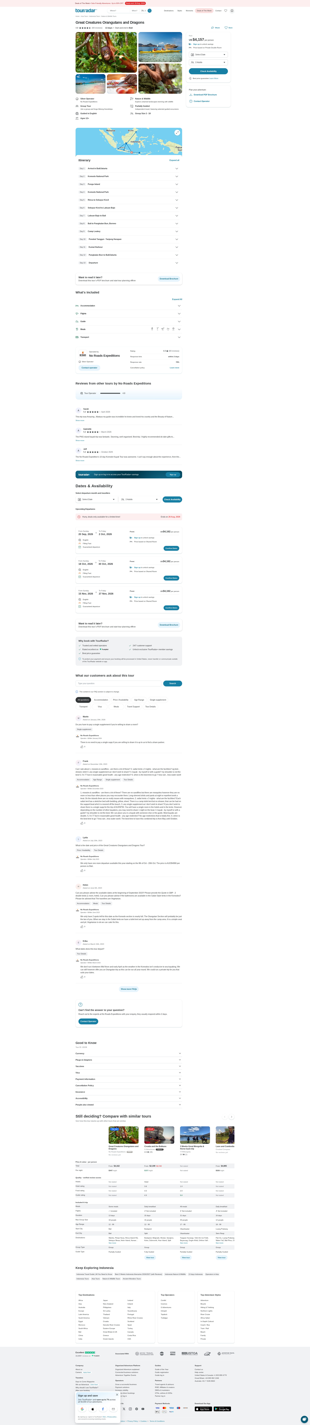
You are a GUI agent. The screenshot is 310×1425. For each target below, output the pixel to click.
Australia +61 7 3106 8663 (205, 1381)
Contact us (199, 1369)
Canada (131, 1332)
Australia (81, 1307)
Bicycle (203, 1304)
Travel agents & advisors (164, 1384)
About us (79, 1369)
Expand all (174, 160)
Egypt (80, 1321)
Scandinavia (132, 1311)
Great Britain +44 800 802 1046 (207, 1378)
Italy (129, 1307)
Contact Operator (202, 101)
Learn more (174, 368)
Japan (105, 1300)
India (80, 1339)
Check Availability (172, 499)
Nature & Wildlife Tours (111, 1279)
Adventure (204, 1300)
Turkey (130, 1328)
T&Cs (105, 1417)
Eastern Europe (109, 1328)
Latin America (83, 1314)
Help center (199, 1372)
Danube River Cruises (111, 1325)
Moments (189, 11)
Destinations (169, 11)
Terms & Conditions (157, 1421)
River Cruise (205, 1314)
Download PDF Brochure (205, 94)
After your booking (83, 1390)
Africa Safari (205, 1318)
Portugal (131, 1314)
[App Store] (203, 1409)
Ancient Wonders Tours (132, 1279)
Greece (106, 1335)
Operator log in (121, 1396)
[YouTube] (142, 1409)
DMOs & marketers (162, 1390)
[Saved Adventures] (225, 10)
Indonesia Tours (83, 1279)
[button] (154, 537)
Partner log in (160, 1396)
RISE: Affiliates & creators (164, 1387)
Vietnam (106, 1318)
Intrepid (164, 1311)
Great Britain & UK (110, 1332)
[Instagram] (130, 1409)
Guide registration (162, 1372)
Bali (79, 1332)
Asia (80, 1304)
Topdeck (164, 1314)
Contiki (163, 1300)
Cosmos (164, 1304)
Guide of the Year (161, 1369)
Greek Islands (108, 1339)
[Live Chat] (304, 1419)
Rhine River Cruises (135, 1318)
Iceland (130, 1300)
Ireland (130, 1304)
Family (203, 1335)
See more (112, 1243)
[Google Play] (222, 1409)
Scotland (131, 1321)
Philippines (107, 1307)
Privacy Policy (132, 1421)
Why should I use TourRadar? (87, 1387)
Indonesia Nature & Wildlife (175, 1274)
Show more (80, 420)
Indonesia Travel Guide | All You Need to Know (94, 1274)
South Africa (83, 1328)
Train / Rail (205, 1328)
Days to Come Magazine (85, 1382)
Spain (130, 1325)
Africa (80, 1300)
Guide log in (159, 1375)
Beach (203, 1332)
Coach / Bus (205, 1325)
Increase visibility (121, 1390)
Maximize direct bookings (125, 1393)
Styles (179, 11)
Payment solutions (122, 1387)
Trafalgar (164, 1318)
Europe (81, 1311)
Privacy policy (112, 1417)
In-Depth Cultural (207, 1321)
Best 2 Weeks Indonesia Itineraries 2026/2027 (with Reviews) (138, 1274)
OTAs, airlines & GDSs (163, 1393)
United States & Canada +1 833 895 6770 (211, 1375)
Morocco (81, 1325)
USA (129, 1339)
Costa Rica (132, 1335)
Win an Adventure (87, 1384)
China (80, 1335)
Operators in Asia (212, 1274)
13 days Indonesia (196, 1274)
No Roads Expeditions (89, 735)
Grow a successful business (126, 1384)
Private (203, 1339)
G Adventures (166, 1307)
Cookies (143, 1421)
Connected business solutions (126, 1372)
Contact (218, 11)
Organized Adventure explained (127, 1369)
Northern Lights (206, 1311)
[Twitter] (124, 1409)
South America (84, 1318)
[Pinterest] (136, 1409)
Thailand (106, 1314)
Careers (83, 1372)
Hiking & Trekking (207, 1307)
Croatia (106, 1321)
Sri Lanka (106, 1311)
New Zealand (108, 1304)
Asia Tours (96, 1279)
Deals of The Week (204, 11)
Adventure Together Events (125, 1375)
